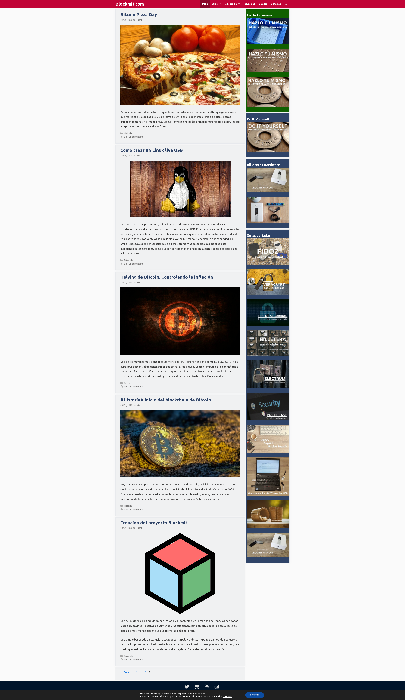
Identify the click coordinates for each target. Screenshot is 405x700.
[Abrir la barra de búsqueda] (286, 4)
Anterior (127, 672)
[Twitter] (187, 686)
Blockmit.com (129, 3)
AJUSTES (227, 696)
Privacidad (249, 4)
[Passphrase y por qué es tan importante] (268, 419)
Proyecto (129, 656)
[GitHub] (197, 686)
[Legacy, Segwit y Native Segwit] (268, 451)
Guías (215, 4)
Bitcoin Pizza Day (138, 14)
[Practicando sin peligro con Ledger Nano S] (268, 191)
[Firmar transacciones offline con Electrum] (268, 387)
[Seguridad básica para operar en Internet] (268, 324)
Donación (276, 4)
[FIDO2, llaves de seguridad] (268, 263)
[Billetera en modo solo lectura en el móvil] (268, 354)
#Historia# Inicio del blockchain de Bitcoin (165, 399)
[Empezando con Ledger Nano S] (268, 222)
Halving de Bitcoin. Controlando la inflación (166, 276)
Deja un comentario (133, 137)
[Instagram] (216, 686)
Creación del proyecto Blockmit (153, 522)
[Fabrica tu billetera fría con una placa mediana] (268, 43)
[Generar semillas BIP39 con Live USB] (268, 495)
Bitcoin (127, 383)
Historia (128, 133)
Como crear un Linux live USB (151, 150)
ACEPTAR (254, 695)
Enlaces (263, 4)
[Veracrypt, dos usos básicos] (268, 294)
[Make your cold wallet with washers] (268, 151)
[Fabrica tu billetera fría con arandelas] (268, 105)
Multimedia (231, 4)
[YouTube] (206, 686)
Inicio (205, 4)
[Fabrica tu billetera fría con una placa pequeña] (268, 71)
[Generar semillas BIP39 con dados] (268, 527)
